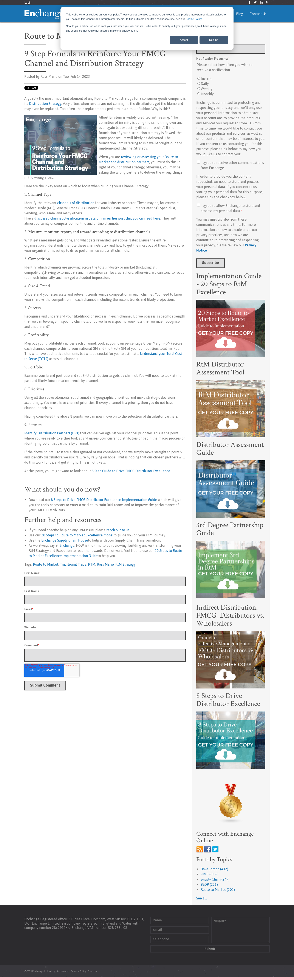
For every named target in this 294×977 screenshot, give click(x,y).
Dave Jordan (214, 869)
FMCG (209, 874)
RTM (91, 564)
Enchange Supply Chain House (64, 540)
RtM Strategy (125, 564)
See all (201, 898)
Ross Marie (105, 564)
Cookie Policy (193, 19)
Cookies (92, 971)
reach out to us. (118, 530)
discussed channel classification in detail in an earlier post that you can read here (97, 218)
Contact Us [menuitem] (258, 14)
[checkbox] (230, 86)
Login (27, 2)
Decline (213, 39)
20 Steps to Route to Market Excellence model (77, 535)
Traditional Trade (73, 564)
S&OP (209, 884)
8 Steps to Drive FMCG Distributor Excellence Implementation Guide (104, 500)
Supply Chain (215, 879)
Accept (184, 39)
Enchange (66, 545)
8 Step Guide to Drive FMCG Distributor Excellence (131, 471)
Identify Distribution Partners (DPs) (51, 433)
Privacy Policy (78, 971)
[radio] (230, 78)
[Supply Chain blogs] (231, 803)
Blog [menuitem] (239, 14)
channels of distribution (76, 203)
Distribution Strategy (44, 103)
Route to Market (45, 564)
